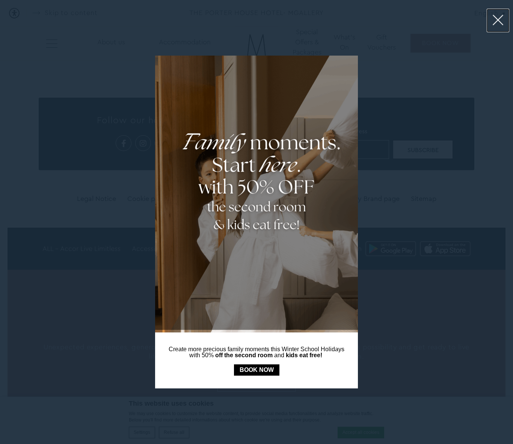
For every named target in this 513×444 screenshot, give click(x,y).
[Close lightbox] (498, 20)
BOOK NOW (257, 370)
